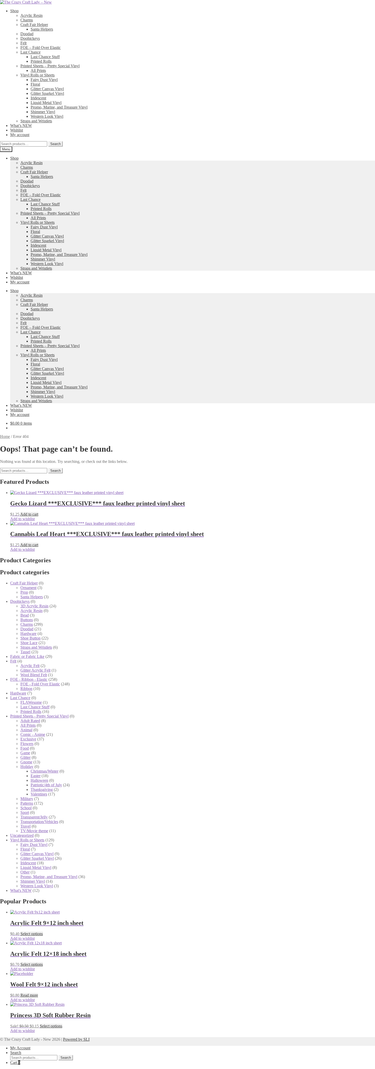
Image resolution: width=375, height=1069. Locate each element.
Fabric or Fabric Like (27, 656)
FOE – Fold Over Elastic (40, 47)
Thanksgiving (42, 789)
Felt (23, 43)
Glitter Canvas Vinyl (47, 89)
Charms (26, 20)
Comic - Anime (32, 734)
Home (5, 436)
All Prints (38, 70)
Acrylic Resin (31, 15)
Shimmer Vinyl (43, 112)
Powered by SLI (76, 1039)
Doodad (26, 34)
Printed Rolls (41, 61)
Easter (36, 776)
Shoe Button (30, 638)
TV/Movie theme (34, 831)
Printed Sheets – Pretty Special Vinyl (50, 66)
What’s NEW (21, 125)
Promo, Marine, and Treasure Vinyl (59, 107)
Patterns (26, 803)
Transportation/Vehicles (39, 821)
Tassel (25, 652)
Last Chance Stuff (45, 57)
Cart (15, 1062)
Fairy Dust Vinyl (44, 79)
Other (25, 872)
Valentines (39, 794)
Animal (26, 730)
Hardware (28, 633)
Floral (35, 84)
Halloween (39, 780)
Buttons (26, 620)
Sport (24, 812)
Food (24, 748)
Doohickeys (30, 38)
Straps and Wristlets (36, 121)
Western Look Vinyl (47, 116)
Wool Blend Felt (33, 675)
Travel (25, 826)
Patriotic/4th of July (46, 785)
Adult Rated (30, 721)
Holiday (26, 766)
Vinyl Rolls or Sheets (37, 75)
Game (25, 753)
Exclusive (28, 739)
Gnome (26, 762)
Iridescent (38, 98)
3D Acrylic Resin (34, 606)
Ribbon (26, 688)
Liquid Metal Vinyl (46, 102)
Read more (29, 995)
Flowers (26, 743)
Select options (31, 934)
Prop (24, 592)
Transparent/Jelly (34, 817)
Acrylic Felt (30, 665)
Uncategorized (22, 835)
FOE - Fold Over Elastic (40, 684)
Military (26, 799)
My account (19, 135)
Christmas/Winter (44, 771)
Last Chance (30, 52)
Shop (14, 11)
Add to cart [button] (29, 514)
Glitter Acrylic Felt (35, 670)
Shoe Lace (29, 643)
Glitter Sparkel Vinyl (47, 93)
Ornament (28, 587)
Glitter (25, 757)
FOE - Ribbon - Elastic (28, 679)
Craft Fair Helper (34, 24)
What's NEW (21, 890)
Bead (24, 615)
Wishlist (16, 130)
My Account (20, 1048)
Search (55, 144)
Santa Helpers (42, 29)
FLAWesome (31, 702)
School (26, 808)
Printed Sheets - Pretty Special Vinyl (39, 716)
